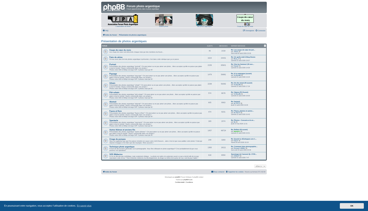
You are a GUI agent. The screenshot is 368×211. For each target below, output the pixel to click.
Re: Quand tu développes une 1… (244, 139)
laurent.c (237, 131)
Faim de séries (115, 57)
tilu (235, 122)
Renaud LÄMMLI (239, 148)
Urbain (112, 83)
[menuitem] (105, 30)
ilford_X (236, 59)
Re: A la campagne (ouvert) (241, 73)
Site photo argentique (204, 26)
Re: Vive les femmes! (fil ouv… (242, 64)
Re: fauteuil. (235, 101)
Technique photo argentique (121, 147)
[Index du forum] (114, 7)
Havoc (236, 140)
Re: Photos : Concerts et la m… (243, 120)
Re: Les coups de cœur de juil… (243, 50)
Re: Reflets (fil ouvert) (239, 129)
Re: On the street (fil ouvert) (241, 83)
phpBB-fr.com (187, 179)
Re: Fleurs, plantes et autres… (242, 111)
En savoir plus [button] (84, 206)
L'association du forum (123, 26)
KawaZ (236, 66)
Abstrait (112, 102)
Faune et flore (115, 111)
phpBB (177, 177)
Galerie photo (163, 26)
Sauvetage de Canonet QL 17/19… (244, 154)
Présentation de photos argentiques (124, 41)
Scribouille (237, 75)
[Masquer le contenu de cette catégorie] (265, 46)
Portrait (112, 64)
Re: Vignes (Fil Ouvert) (239, 92)
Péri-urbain (114, 92)
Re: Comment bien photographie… (244, 146)
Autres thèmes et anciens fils (122, 130)
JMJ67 (236, 51)
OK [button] (351, 206)
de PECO (237, 103)
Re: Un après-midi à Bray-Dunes (243, 57)
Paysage (113, 74)
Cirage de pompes (117, 139)
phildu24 (236, 156)
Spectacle (113, 120)
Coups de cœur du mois (245, 26)
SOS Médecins (115, 154)
